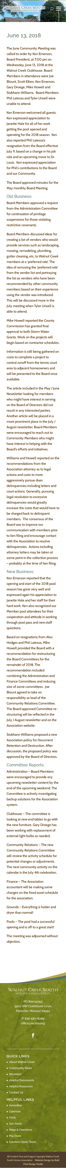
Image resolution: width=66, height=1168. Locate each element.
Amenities (15, 1105)
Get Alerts (15, 1123)
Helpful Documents (21, 1080)
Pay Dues (15, 1136)
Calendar (15, 1111)
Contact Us (16, 1092)
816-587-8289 (34, 1018)
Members (15, 1074)
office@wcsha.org (33, 1023)
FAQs (12, 1117)
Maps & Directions (20, 1129)
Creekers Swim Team (22, 1142)
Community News (20, 1068)
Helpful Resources (21, 1086)
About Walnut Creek (22, 1062)
